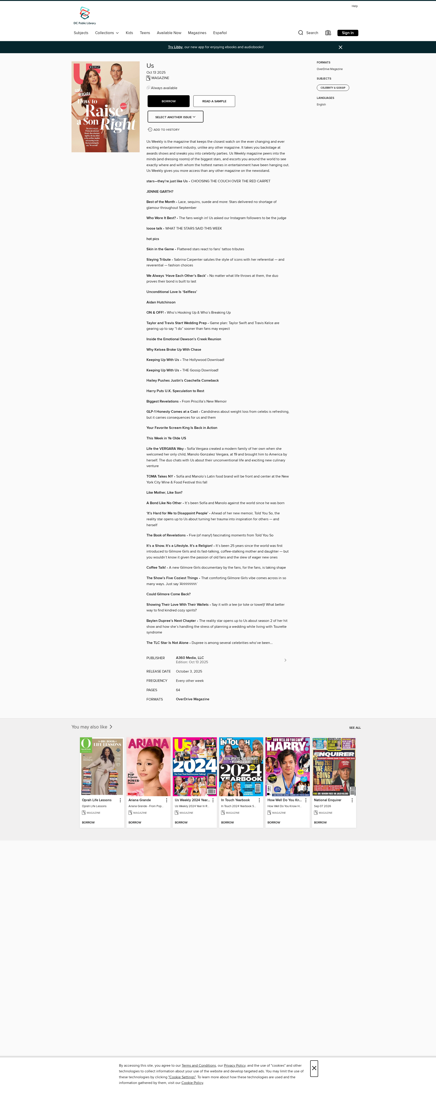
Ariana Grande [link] (140, 800)
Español (220, 32)
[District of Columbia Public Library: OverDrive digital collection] (84, 15)
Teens (145, 32)
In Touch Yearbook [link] (235, 800)
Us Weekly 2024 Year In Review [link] (193, 800)
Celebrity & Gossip (333, 88)
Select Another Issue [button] (174, 117)
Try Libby (175, 47)
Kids (129, 32)
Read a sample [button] (214, 101)
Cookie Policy (192, 1083)
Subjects (81, 32)
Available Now (169, 32)
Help (355, 6)
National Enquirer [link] (327, 800)
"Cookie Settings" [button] (182, 1077)
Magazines (197, 32)
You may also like (90, 727)
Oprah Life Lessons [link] (96, 800)
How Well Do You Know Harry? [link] (285, 800)
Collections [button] (105, 32)
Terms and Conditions (199, 1065)
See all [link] (355, 728)
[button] (308, 33)
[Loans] (328, 33)
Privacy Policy (234, 1065)
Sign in (348, 32)
